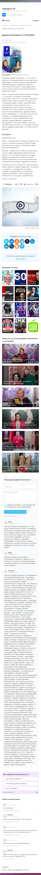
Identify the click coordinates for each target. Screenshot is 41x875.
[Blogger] (16, 246)
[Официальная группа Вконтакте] (4, 15)
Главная (5, 25)
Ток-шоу (26, 75)
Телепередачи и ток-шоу (20, 870)
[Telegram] (22, 241)
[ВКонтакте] (11, 241)
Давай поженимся (26, 25)
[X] (27, 241)
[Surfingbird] (22, 246)
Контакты (5, 867)
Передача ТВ (8, 8)
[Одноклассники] (16, 241)
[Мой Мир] (32, 241)
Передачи (13, 25)
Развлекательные (16, 75)
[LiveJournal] (11, 246)
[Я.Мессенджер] (6, 241)
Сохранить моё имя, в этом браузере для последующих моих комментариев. (21, 506)
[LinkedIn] (6, 246)
